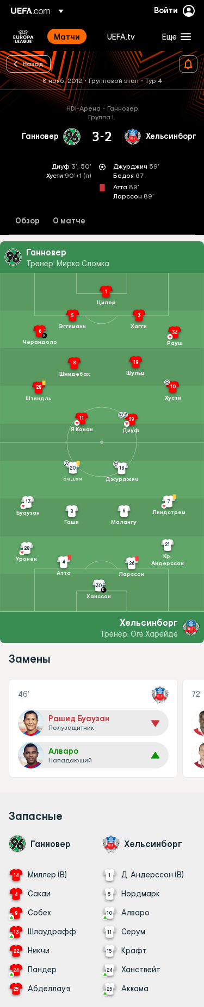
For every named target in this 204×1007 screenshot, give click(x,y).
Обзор (27, 221)
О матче (69, 221)
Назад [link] (33, 63)
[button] (174, 36)
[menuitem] (71, 36)
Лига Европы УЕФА (23, 36)
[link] (67, 36)
